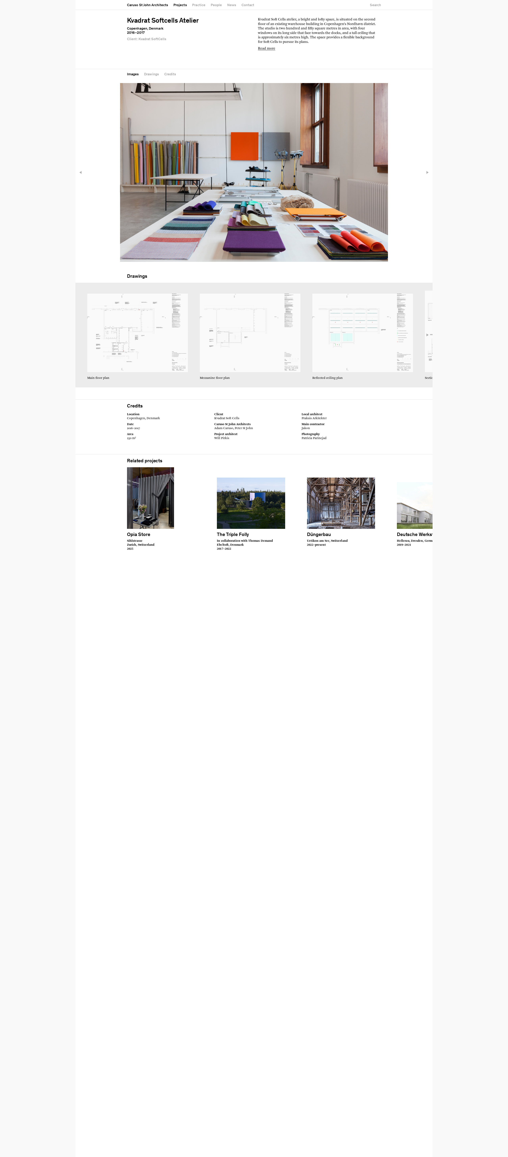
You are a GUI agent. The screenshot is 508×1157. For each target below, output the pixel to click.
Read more (266, 48)
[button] (82, 172)
